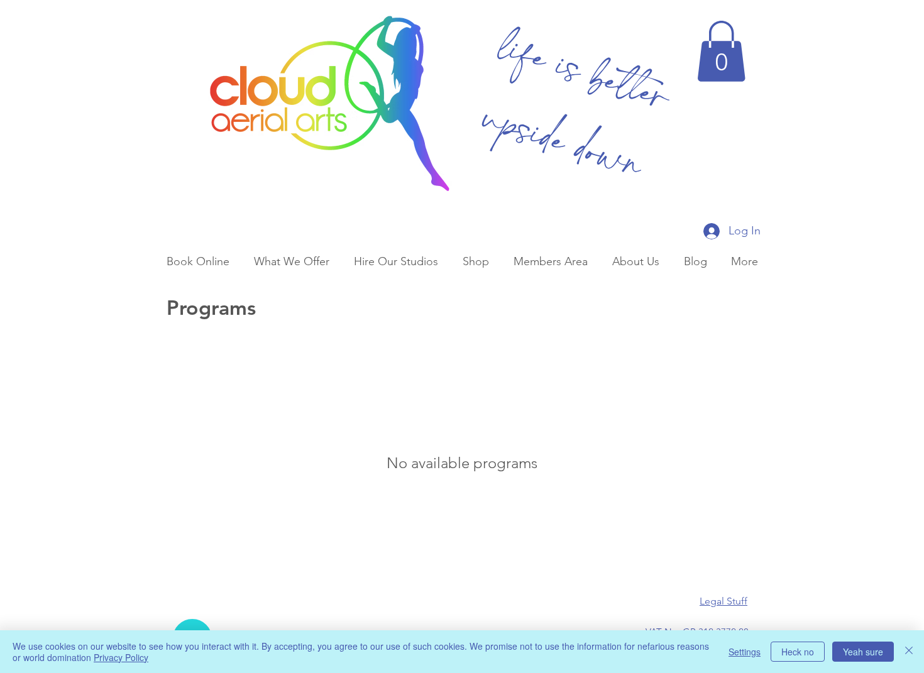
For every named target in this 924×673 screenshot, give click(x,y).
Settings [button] (745, 651)
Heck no (797, 651)
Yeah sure (863, 651)
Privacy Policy (121, 657)
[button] (721, 51)
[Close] (908, 651)
